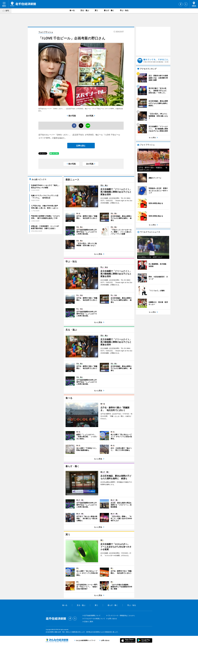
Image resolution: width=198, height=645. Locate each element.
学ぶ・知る (124, 10)
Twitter (186, 4)
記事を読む (81, 145)
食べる (72, 10)
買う (96, 10)
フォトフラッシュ (45, 32)
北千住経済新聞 (23, 4)
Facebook (181, 4)
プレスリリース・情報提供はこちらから (121, 615)
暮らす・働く (109, 10)
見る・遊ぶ (84, 10)
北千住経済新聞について (92, 615)
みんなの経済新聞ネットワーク (57, 640)
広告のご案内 (88, 621)
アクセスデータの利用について (94, 618)
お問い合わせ (112, 618)
